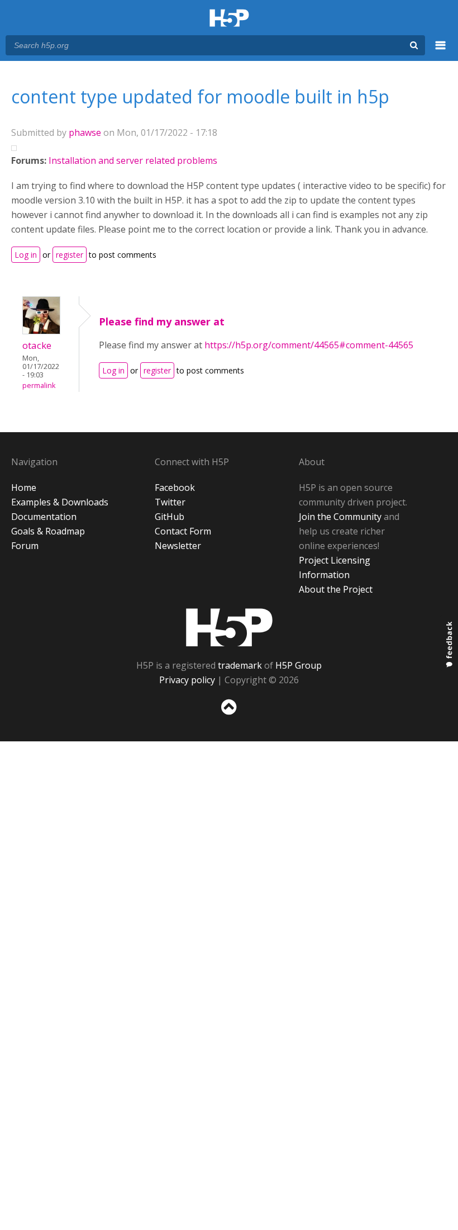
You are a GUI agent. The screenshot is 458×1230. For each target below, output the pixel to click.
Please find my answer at (162, 321)
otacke (36, 345)
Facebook (175, 487)
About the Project (336, 589)
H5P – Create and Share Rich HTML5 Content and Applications (229, 19)
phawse (85, 132)
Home (23, 487)
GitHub (169, 516)
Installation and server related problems (133, 160)
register (69, 254)
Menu (440, 51)
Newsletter (178, 546)
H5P (229, 627)
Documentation (44, 516)
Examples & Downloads (59, 502)
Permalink (38, 385)
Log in (26, 254)
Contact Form (183, 531)
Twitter (170, 502)
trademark (240, 665)
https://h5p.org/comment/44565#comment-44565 (308, 345)
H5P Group (298, 665)
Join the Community (340, 516)
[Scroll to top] (229, 717)
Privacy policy (187, 680)
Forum (25, 546)
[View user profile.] (41, 331)
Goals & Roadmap (48, 531)
